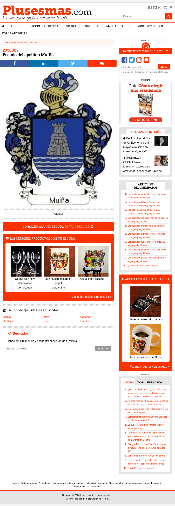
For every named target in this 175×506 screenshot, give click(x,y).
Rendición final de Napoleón (141, 468)
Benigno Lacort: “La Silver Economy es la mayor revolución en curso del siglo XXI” (146, 447)
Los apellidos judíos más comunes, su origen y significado (146, 259)
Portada (12, 42)
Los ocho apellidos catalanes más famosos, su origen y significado (144, 203)
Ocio (124, 26)
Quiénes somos (29, 482)
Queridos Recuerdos (147, 26)
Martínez (8, 321)
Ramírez (85, 321)
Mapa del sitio (116, 482)
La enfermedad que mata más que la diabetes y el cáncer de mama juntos (145, 461)
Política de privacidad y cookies (68, 482)
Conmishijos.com (152, 482)
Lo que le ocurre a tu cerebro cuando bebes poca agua (145, 426)
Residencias (91, 26)
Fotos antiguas (14, 33)
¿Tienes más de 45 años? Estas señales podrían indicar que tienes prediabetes (147, 402)
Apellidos (33, 42)
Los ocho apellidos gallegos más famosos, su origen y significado (143, 211)
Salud (13, 26)
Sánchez (85, 317)
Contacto (102, 482)
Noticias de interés (145, 131)
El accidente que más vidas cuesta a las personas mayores (147, 410)
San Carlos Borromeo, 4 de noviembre (146, 455)
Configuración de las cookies (87, 486)
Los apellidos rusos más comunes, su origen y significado (146, 243)
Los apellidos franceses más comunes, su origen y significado (146, 227)
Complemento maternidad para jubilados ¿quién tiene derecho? (147, 418)
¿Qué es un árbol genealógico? (142, 265)
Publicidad (91, 482)
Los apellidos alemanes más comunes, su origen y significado (146, 235)
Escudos (71, 26)
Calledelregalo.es (133, 482)
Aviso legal (44, 482)
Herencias (52, 26)
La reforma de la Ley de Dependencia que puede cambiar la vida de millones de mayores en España (146, 436)
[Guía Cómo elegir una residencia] (145, 103)
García (7, 317)
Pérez (45, 317)
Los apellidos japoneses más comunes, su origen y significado (147, 251)
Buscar (103, 348)
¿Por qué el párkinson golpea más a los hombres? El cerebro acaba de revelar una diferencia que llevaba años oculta (147, 393)
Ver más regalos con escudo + (91, 296)
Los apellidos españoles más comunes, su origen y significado (147, 195)
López (45, 321)
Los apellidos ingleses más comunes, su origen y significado (147, 219)
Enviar (164, 66)
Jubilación (31, 26)
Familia (110, 26)
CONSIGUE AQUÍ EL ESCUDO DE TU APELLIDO (56, 227)
